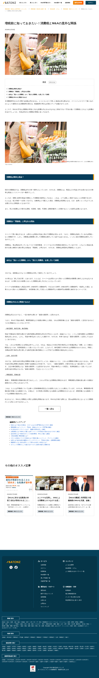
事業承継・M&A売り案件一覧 (38, 9)
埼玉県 (55, 646)
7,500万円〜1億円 (33, 661)
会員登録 (43, 565)
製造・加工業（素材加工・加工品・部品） (79, 624)
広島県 (81, 648)
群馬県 (50, 646)
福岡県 (19, 650)
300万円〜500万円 (32, 659)
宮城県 (19, 646)
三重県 (29, 648)
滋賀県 (34, 648)
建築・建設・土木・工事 (60, 624)
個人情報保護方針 (70, 593)
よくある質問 (69, 565)
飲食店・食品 (5, 622)
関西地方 (39, 637)
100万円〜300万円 (20, 659)
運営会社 (43, 590)
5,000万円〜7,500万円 (21, 661)
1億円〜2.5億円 (44, 661)
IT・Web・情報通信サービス (44, 622)
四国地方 (51, 637)
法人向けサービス (6, 627)
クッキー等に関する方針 (72, 597)
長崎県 (29, 650)
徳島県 (92, 648)
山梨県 (3, 648)
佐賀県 (24, 650)
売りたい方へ (23, 2)
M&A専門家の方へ (46, 2)
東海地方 (33, 637)
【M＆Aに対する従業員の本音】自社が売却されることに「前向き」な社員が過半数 (18, 500)
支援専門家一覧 (45, 581)
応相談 (3, 659)
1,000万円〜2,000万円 (68, 659)
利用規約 (68, 590)
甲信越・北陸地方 (24, 637)
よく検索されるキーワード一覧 (74, 571)
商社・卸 (37, 626)
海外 (66, 637)
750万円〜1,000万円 (55, 659)
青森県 (9, 646)
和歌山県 (60, 648)
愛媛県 (9, 650)
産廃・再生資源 (46, 626)
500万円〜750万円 (43, 659)
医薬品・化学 (24, 622)
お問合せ (43, 603)
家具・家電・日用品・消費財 (75, 622)
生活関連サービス (82, 626)
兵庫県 (50, 648)
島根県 (71, 648)
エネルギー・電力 (39, 624)
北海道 (3, 637)
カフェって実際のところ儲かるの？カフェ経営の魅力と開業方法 (30, 444)
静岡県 (19, 648)
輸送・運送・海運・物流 (27, 626)
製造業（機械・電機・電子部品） (10, 626)
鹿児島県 (50, 650)
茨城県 (39, 646)
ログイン (43, 568)
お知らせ (43, 600)
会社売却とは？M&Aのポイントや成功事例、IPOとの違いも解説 (30, 434)
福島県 (34, 646)
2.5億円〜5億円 (54, 661)
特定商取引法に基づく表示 (73, 600)
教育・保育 (73, 626)
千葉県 (60, 646)
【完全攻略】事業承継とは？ (19, 436)
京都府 (39, 648)
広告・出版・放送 (29, 624)
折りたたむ (52, 82)
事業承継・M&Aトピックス (70, 9)
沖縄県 (56, 650)
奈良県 (55, 648)
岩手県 (14, 646)
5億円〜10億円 (63, 661)
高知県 (14, 650)
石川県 (87, 646)
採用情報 (43, 597)
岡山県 (76, 648)
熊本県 (34, 650)
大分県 (39, 650)
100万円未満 (10, 659)
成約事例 (67, 2)
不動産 (17, 624)
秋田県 (24, 646)
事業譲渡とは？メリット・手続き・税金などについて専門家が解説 (31, 427)
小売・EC (32, 622)
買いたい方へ (34, 2)
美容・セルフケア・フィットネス (60, 626)
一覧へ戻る (49, 409)
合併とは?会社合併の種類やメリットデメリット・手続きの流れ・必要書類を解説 (35, 440)
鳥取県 (66, 648)
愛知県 (24, 648)
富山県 (81, 646)
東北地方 (9, 637)
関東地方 (15, 637)
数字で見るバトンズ (47, 593)
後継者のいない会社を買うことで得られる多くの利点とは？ (29, 442)
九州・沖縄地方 (60, 637)
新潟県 (76, 646)
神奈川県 (71, 646)
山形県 (29, 646)
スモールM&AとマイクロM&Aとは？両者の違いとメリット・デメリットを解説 (34, 438)
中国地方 (45, 637)
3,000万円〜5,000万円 (8, 661)
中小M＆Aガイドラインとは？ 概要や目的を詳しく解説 (28, 429)
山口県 (87, 648)
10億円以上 (72, 661)
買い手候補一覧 (45, 578)
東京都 (65, 646)
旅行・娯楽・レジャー (8, 624)
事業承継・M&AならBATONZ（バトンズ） (16, 9)
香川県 (3, 650)
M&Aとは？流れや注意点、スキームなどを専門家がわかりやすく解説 (32, 425)
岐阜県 (14, 648)
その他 (14, 627)
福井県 (92, 646)
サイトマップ (45, 606)
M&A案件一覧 (58, 2)
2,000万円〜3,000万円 (82, 659)
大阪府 (44, 648)
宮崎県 (44, 650)
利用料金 (43, 571)
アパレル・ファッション (59, 622)
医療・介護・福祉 (15, 622)
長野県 (9, 648)
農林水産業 (49, 624)
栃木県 (44, 646)
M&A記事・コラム (54, 9)
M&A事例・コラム (70, 568)
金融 (21, 624)
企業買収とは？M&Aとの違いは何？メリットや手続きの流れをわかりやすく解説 (35, 431)
